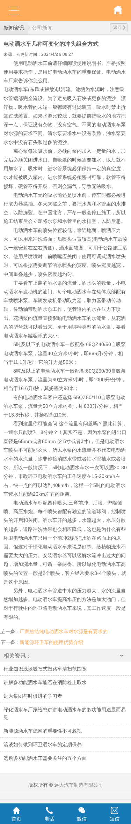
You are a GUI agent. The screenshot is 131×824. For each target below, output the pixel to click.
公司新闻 (42, 28)
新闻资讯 (13, 28)
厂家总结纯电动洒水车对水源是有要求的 (64, 631)
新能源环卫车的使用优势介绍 (51, 642)
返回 (117, 27)
